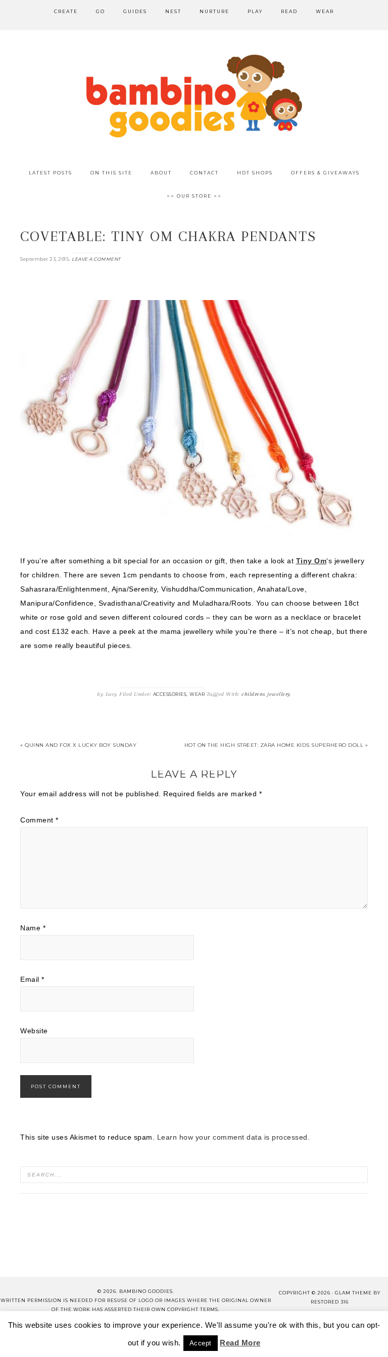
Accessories (170, 694)
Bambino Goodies (194, 95)
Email (32, 979)
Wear (197, 694)
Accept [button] (200, 1343)
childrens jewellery (266, 694)
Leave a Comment (96, 259)
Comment (39, 820)
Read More (240, 1342)
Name (32, 928)
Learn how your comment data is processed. (233, 1137)
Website (34, 1031)
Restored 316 (330, 1302)
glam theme (353, 1292)
